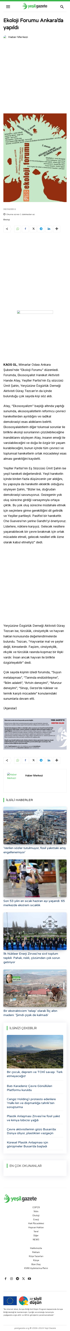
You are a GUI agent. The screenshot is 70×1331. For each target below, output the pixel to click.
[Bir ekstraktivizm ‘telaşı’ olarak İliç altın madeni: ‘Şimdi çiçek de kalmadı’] (35, 988)
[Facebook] (25, 229)
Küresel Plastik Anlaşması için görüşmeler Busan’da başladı (27, 1144)
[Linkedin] (48, 229)
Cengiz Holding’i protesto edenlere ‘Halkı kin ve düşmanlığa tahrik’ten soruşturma (31, 1103)
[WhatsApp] (17, 229)
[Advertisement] (35, 77)
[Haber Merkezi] (5, 37)
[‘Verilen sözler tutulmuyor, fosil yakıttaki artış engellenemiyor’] (35, 825)
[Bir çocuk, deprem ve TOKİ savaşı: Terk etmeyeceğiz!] (35, 1051)
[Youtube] (29, 1279)
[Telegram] (41, 229)
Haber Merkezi (18, 37)
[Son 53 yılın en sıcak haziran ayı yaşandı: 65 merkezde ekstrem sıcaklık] (35, 878)
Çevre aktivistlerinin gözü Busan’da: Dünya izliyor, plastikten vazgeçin (31, 1131)
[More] (56, 229)
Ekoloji (6, 219)
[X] (33, 229)
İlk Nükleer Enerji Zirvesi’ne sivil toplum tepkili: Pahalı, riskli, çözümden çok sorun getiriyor (31, 958)
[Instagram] (11, 1279)
